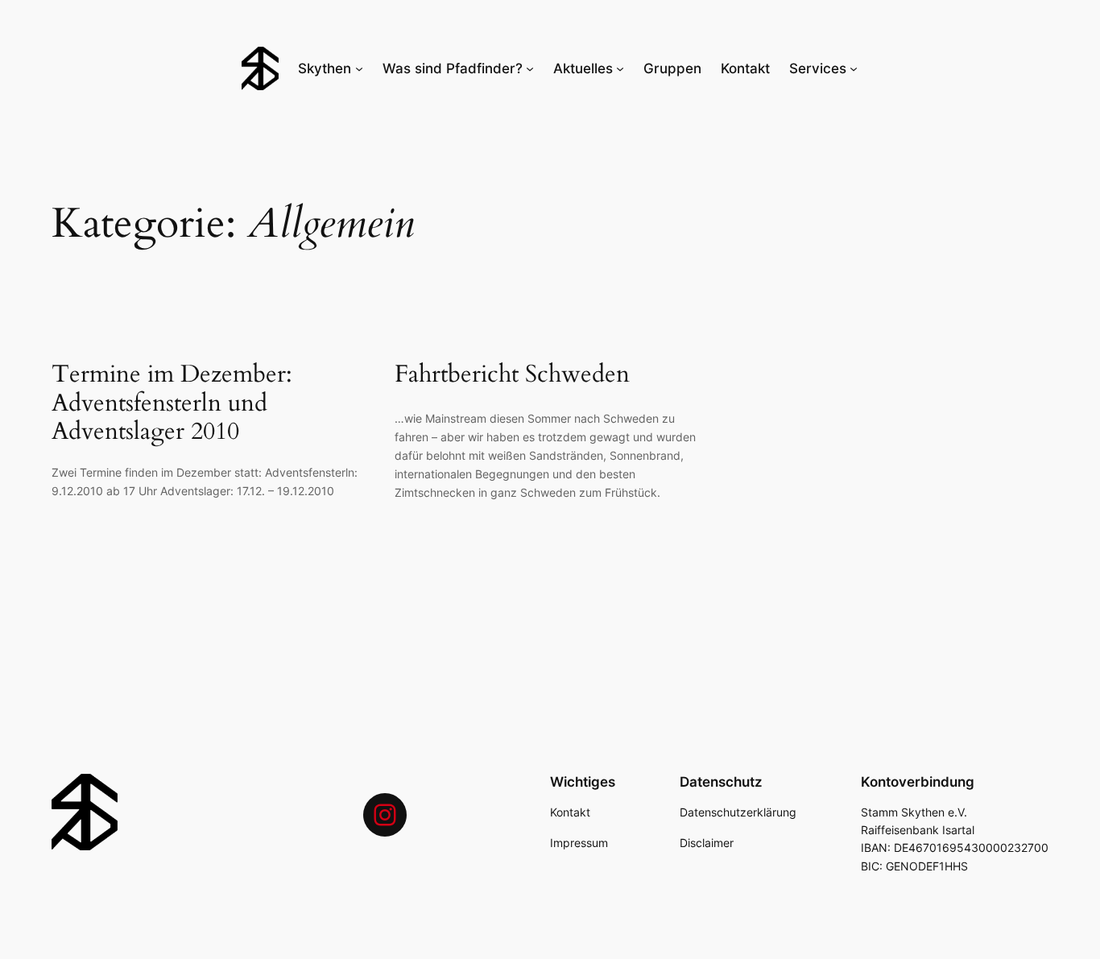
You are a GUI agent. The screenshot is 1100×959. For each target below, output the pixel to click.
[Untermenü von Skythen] (359, 68)
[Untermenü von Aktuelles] (620, 68)
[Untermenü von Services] (854, 68)
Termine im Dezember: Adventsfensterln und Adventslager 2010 (172, 404)
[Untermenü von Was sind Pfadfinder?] (530, 68)
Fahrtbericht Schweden (512, 375)
